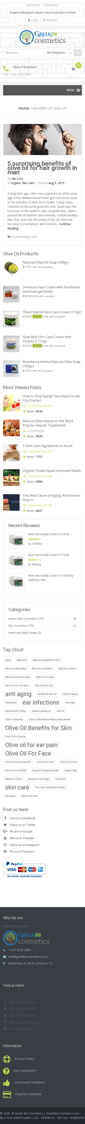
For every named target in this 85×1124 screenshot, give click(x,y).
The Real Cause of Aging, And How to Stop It (51, 497)
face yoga (70, 702)
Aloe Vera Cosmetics (42, 668)
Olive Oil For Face (28, 753)
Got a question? (25, 1070)
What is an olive (29, 796)
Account (34, 5)
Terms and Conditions (29, 1082)
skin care (17, 787)
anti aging (18, 694)
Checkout (52, 5)
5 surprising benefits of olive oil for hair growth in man (42, 168)
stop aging (10, 796)
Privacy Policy (24, 1059)
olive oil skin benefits (15, 770)
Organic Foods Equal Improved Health (52, 470)
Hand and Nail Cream (22, 633)
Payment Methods (28, 1094)
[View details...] (11, 269)
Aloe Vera (22, 660)
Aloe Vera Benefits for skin (46, 660)
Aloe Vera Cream (67, 668)
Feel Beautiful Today (15, 711)
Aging (8, 660)
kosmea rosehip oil (41, 711)
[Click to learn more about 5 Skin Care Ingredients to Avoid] (11, 452)
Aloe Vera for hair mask (17, 685)
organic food (71, 770)
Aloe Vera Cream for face (17, 677)
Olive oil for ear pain (31, 745)
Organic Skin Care (22, 183)
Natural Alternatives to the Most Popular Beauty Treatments (48, 423)
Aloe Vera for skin (44, 685)
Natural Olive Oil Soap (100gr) (46, 262)
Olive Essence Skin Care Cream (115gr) (52, 312)
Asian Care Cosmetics (23, 618)
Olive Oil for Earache (15, 736)
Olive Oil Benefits (14, 719)
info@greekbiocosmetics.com (28, 957)
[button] (71, 90)
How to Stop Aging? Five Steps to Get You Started (51, 398)
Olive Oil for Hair (45, 762)
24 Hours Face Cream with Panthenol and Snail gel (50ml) (51, 289)
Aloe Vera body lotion (15, 668)
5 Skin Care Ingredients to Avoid (47, 445)
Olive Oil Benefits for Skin (38, 728)
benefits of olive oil (47, 694)
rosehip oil (60, 779)
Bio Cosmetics (18, 626)
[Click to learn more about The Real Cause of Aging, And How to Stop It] (11, 502)
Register (52, 20)
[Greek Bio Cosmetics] (42, 37)
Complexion (11, 702)
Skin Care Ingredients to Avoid (50, 787)
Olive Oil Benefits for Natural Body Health (49, 719)
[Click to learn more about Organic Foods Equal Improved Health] (11, 477)
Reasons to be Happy (38, 779)
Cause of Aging (70, 694)
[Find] (78, 52)
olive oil (60, 711)
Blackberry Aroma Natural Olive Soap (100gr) (51, 363)
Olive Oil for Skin (68, 762)
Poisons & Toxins (13, 779)
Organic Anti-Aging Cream (45, 770)
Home (24, 108)
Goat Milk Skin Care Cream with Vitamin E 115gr (47, 339)
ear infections (41, 702)
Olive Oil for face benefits (18, 762)
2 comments (35, 431)
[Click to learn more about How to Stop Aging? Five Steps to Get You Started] (11, 403)
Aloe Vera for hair (45, 677)
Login (34, 20)
